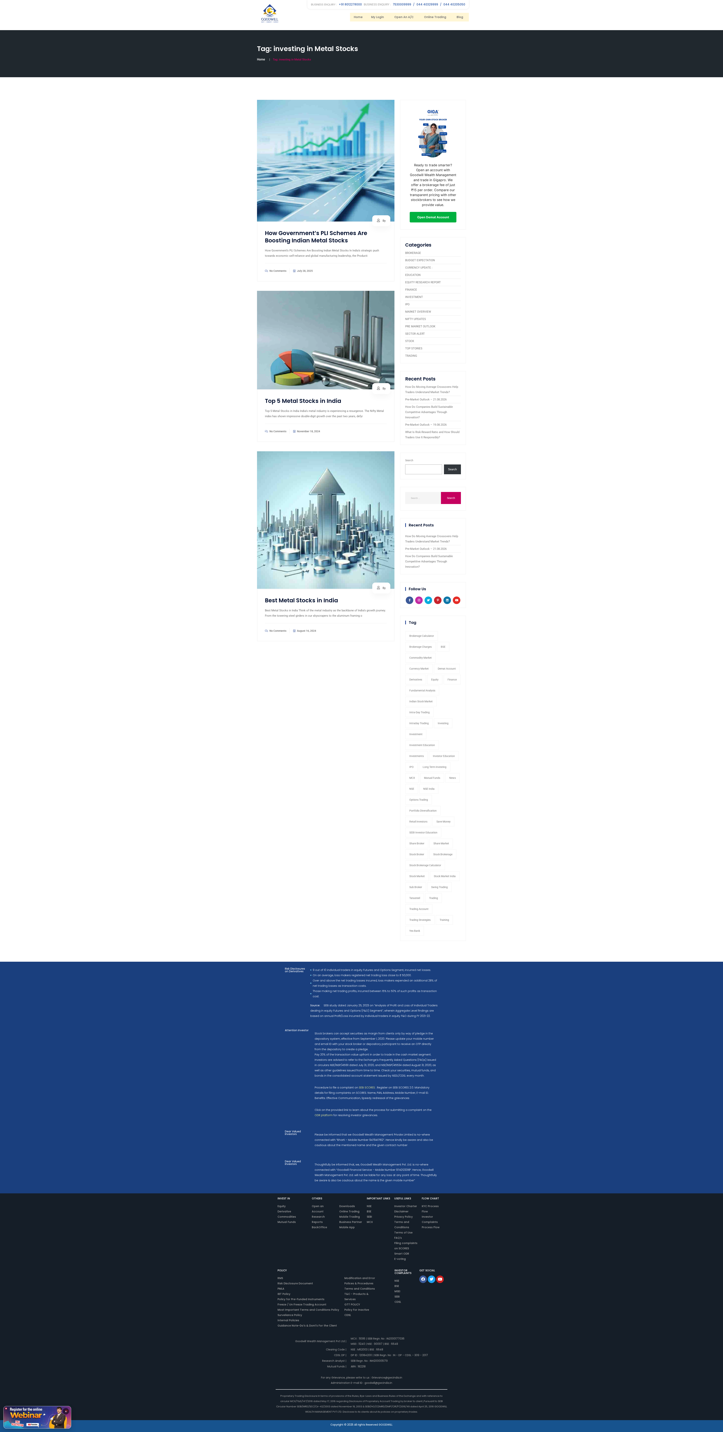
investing (443, 723)
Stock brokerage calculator (425, 865)
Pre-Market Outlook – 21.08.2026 (426, 399)
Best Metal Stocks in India (301, 600)
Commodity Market (420, 657)
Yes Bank (414, 930)
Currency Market (419, 668)
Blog (460, 17)
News (452, 777)
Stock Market (417, 876)
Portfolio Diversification (423, 810)
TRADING (411, 355)
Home (358, 17)
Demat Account (447, 668)
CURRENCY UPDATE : (418, 267)
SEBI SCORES (367, 1087)
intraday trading (419, 723)
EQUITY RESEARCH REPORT (423, 282)
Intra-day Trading (419, 712)
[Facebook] (423, 1279)
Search (409, 460)
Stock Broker (416, 854)
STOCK (409, 341)
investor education (444, 756)
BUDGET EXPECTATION (420, 260)
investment (416, 734)
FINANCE (411, 289)
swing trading (439, 887)
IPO (407, 304)
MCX (412, 777)
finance (452, 679)
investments (416, 756)
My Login (377, 17)
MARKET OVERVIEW (418, 311)
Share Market (441, 843)
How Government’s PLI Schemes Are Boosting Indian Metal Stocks (316, 236)
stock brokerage (442, 854)
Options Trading (418, 799)
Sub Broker (415, 887)
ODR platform (324, 1115)
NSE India (429, 788)
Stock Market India (445, 876)
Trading (433, 898)
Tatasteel (414, 898)
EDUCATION (413, 275)
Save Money (443, 821)
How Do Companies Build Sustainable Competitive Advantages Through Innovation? (429, 412)
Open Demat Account (433, 217)
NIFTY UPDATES (415, 319)
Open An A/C (404, 17)
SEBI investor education (423, 832)
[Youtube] (440, 1279)
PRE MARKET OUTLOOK (420, 326)
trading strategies (420, 919)
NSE (411, 788)
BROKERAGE (413, 253)
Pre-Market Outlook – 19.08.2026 (426, 424)
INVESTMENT (414, 297)
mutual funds (432, 777)
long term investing (434, 766)
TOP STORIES (413, 348)
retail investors (418, 821)
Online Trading (435, 17)
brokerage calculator (421, 635)
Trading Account (419, 908)
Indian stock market (421, 701)
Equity (435, 679)
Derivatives (415, 679)
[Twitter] (431, 1279)
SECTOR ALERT (415, 333)
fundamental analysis (422, 690)
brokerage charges (420, 646)
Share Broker (416, 843)
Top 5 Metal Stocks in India (303, 401)
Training (444, 919)
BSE (443, 646)
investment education (422, 745)
